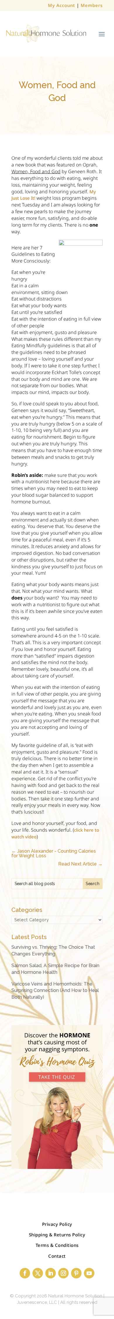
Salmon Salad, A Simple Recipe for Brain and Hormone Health (55, 969)
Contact (57, 1256)
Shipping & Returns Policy (57, 1235)
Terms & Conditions (57, 1245)
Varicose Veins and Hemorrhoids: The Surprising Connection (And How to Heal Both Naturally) (55, 990)
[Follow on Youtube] (89, 1273)
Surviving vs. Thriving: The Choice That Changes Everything (53, 950)
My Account (61, 5)
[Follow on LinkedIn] (50, 1273)
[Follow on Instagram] (63, 1273)
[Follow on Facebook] (25, 1273)
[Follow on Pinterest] (76, 1273)
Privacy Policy (57, 1224)
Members (92, 5)
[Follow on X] (37, 1273)
